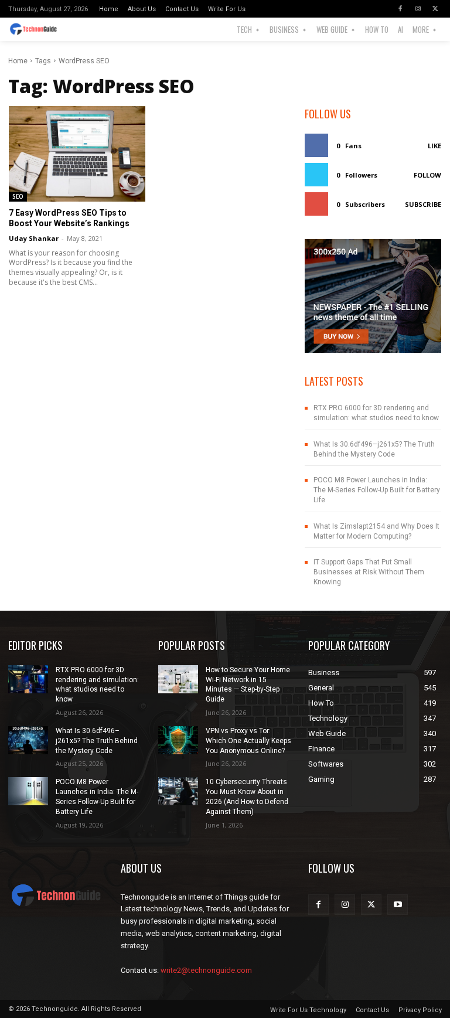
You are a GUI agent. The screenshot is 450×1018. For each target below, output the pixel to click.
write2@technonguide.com (206, 970)
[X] (435, 8)
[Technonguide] (36, 29)
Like (434, 145)
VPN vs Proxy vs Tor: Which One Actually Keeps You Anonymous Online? (248, 741)
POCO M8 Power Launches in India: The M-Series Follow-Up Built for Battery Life (376, 490)
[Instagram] (417, 8)
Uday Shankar (34, 238)
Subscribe (423, 204)
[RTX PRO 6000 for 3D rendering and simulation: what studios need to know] (28, 679)
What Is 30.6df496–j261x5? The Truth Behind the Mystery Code (97, 741)
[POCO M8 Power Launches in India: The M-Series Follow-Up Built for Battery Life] (28, 791)
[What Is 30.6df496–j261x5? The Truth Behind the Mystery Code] (28, 740)
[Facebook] (400, 8)
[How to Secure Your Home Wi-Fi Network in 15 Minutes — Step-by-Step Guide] (178, 679)
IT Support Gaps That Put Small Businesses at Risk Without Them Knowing (368, 572)
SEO (17, 196)
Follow (427, 175)
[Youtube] (397, 904)
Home (18, 61)
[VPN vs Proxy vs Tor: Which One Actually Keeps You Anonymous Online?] (178, 740)
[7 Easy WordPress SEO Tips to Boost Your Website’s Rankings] (77, 154)
